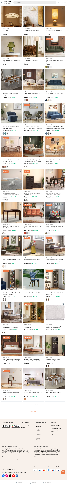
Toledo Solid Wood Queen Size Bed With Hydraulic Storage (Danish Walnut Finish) (11, 327)
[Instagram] (6, 476)
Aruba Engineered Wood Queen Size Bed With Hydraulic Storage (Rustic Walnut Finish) (54, 261)
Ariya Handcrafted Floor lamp (31, 60)
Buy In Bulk (44, 433)
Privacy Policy (12, 467)
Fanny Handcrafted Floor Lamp (31, 30)
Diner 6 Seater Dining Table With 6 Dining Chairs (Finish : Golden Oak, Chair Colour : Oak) (11, 95)
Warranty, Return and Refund (38, 438)
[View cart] (65, 3)
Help (22, 425)
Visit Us (43, 429)
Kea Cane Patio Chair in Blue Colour (32, 292)
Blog (28, 425)
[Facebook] (3, 476)
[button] (1, 2)
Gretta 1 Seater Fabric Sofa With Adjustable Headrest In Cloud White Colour (32, 95)
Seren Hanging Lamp (8, 30)
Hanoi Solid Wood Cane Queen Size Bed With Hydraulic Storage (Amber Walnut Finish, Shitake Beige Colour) (32, 161)
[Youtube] (13, 476)
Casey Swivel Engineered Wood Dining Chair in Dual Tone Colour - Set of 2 (33, 128)
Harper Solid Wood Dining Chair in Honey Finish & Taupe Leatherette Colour (11, 394)
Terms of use (5, 467)
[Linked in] (17, 476)
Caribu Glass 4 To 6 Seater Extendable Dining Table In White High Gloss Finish (11, 195)
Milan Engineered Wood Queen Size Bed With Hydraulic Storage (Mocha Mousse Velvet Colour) (11, 361)
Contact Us (44, 425)
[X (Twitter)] (10, 476)
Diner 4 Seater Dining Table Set (53, 392)
